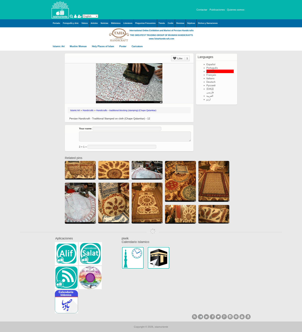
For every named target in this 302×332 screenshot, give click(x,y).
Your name (85, 128)
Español (210, 64)
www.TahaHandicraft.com (161, 39)
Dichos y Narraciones (208, 23)
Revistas (180, 23)
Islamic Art (59, 46)
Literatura (127, 23)
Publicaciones (217, 9)
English (210, 71)
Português (212, 67)
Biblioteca (115, 23)
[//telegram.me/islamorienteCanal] (200, 316)
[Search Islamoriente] (72, 16)
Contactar (201, 9)
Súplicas (191, 23)
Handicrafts (88, 110)
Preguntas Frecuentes (145, 23)
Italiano (210, 78)
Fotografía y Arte (70, 23)
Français (211, 74)
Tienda (162, 23)
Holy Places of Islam (103, 46)
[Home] (60, 9)
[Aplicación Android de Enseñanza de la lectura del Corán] (66, 253)
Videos (84, 23)
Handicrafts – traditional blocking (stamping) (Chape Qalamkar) (126, 110)
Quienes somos (235, 9)
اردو (208, 99)
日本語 (210, 88)
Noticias (104, 23)
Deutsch (210, 81)
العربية (209, 95)
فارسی (210, 92)
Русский (210, 85)
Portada (56, 23)
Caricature (137, 46)
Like (182, 58)
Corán (170, 23)
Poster (123, 46)
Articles (94, 23)
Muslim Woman (78, 46)
